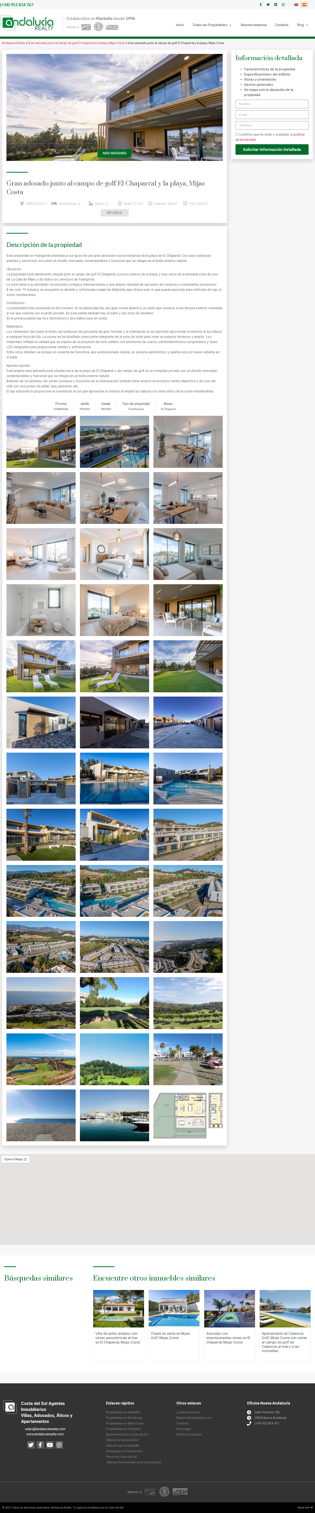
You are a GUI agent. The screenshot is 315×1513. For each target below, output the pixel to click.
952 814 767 (16, 4)
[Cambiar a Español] (304, 4)
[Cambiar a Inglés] (296, 4)
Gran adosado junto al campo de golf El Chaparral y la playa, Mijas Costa (76, 43)
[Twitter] (268, 4)
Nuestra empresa (254, 25)
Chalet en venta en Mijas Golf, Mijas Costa (170, 1335)
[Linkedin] (275, 4)
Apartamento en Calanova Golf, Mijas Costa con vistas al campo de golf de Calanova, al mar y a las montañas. (284, 1342)
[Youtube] (50, 1445)
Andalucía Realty (13, 43)
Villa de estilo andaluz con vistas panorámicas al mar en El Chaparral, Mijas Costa (117, 1337)
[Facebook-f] (260, 4)
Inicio (180, 25)
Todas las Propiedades (209, 25)
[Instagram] (283, 4)
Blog (300, 25)
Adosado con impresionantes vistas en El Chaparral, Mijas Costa (228, 1337)
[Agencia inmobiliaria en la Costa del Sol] (27, 23)
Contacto (281, 25)
